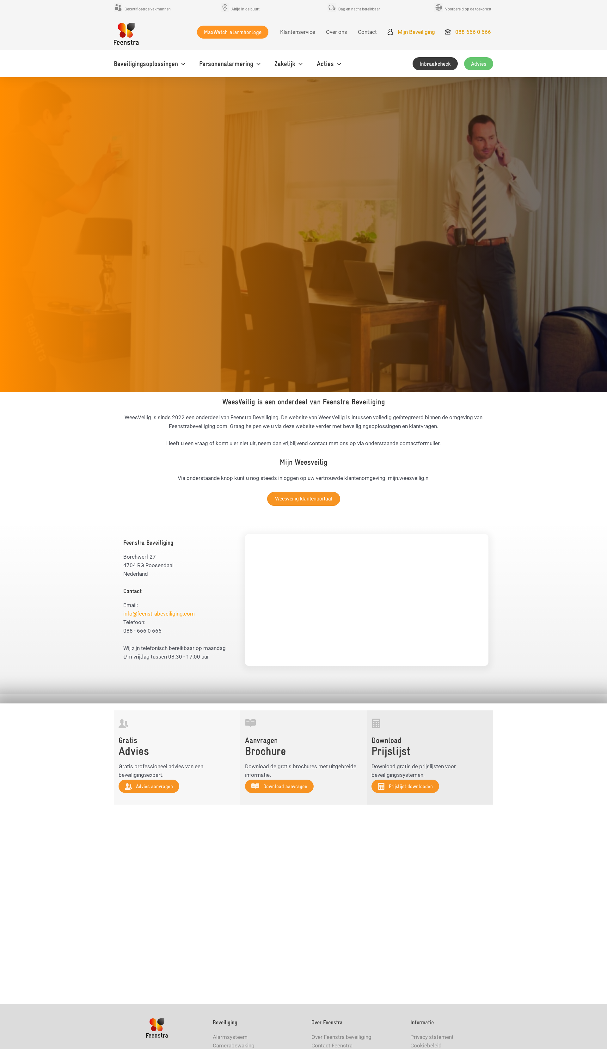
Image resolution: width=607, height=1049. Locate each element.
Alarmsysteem (230, 1037)
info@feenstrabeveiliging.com (159, 613)
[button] (232, 32)
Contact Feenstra (332, 1045)
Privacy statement (432, 1037)
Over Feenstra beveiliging (341, 1037)
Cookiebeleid (426, 1045)
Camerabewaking (233, 1045)
